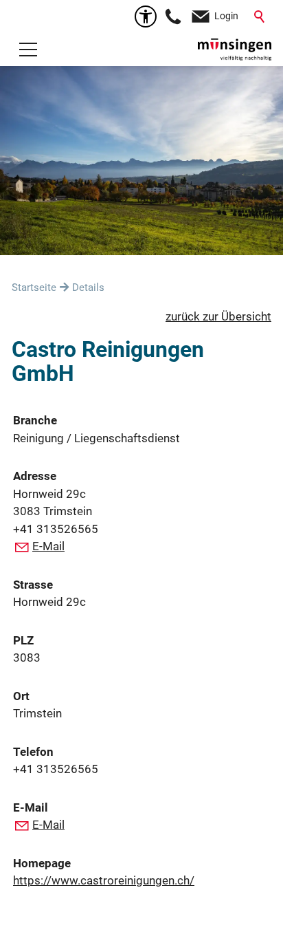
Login (226, 15)
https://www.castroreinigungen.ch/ (103, 880)
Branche (35, 420)
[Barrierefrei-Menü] (146, 17)
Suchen (260, 17)
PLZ (23, 640)
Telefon (33, 752)
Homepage (42, 863)
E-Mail (48, 546)
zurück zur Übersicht (218, 316)
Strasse (33, 584)
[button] (28, 50)
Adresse (34, 476)
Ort (21, 696)
